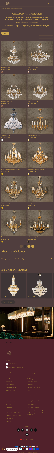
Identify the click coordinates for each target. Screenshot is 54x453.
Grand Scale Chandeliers (33, 407)
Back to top (9, 342)
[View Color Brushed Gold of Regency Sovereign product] (2, 208)
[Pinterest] (27, 434)
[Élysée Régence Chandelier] (40, 121)
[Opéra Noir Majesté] (40, 223)
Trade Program (31, 379)
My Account (30, 384)
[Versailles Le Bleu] (14, 121)
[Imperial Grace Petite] (40, 87)
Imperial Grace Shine (6, 101)
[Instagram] (31, 430)
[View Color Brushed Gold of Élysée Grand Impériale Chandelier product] (28, 174)
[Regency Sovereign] (14, 189)
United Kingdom (9, 418)
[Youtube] (27, 430)
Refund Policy (9, 379)
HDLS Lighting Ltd (21, 452)
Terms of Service (10, 384)
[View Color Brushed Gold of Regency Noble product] (2, 242)
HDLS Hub (8, 404)
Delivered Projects (31, 404)
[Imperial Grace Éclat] (14, 53)
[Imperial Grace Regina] (40, 53)
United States (9, 407)
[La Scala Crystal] (13, 285)
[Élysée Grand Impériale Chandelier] (40, 155)
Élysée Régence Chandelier (34, 135)
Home (2, 8)
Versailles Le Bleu (5, 135)
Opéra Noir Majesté (32, 237)
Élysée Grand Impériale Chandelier (36, 169)
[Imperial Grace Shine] (14, 87)
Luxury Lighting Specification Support (36, 410)
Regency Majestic (31, 203)
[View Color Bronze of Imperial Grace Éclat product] (2, 72)
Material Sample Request (33, 393)
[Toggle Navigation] (2, 3)
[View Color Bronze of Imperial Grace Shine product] (2, 106)
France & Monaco (10, 410)
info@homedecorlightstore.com (15, 367)
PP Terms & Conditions (11, 387)
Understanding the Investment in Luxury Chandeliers (37, 413)
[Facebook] (18, 430)
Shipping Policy (9, 381)
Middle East (8, 421)
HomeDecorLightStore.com (31, 452)
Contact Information (10, 390)
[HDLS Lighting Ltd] (7, 3)
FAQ (28, 390)
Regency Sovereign (6, 203)
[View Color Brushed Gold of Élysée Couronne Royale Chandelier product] (2, 174)
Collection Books (31, 396)
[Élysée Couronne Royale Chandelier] (14, 155)
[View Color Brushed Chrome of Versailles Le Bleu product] (2, 140)
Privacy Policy (9, 376)
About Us (29, 376)
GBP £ (23, 439)
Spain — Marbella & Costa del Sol (13, 413)
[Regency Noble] (14, 223)
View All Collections (8, 302)
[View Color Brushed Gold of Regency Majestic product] (28, 208)
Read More (4, 29)
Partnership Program (32, 381)
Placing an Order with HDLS (34, 387)
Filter (4, 33)
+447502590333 (12, 364)
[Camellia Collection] (39, 285)
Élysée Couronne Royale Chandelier (10, 169)
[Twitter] (22, 430)
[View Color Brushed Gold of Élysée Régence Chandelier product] (28, 140)
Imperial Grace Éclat (6, 67)
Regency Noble (5, 237)
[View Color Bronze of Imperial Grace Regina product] (28, 72)
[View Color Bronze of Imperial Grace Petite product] (28, 106)
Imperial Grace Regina (33, 67)
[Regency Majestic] (40, 189)
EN (31, 439)
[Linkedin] (35, 430)
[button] (48, 3)
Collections (7, 8)
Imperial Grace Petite (32, 101)
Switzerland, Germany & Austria (13, 415)
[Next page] (32, 246)
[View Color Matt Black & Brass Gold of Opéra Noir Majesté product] (28, 242)
